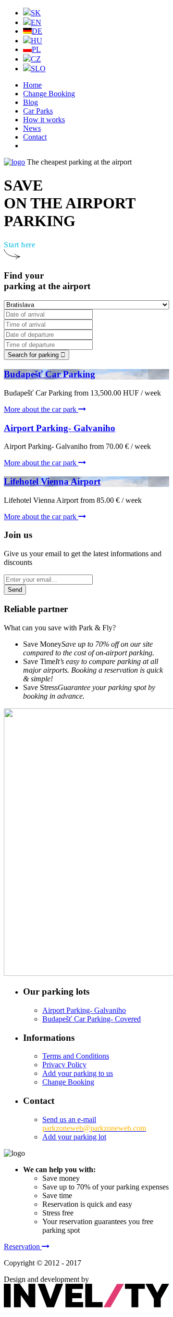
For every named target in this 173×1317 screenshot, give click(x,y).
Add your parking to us (77, 1073)
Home (32, 85)
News (32, 128)
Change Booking (49, 94)
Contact (35, 137)
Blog (30, 102)
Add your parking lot (74, 1137)
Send (15, 589)
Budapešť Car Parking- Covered (91, 1019)
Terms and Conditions (75, 1056)
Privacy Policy (64, 1065)
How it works (44, 119)
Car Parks (38, 111)
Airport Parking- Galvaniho (84, 1010)
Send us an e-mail (94, 1123)
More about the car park (41, 409)
